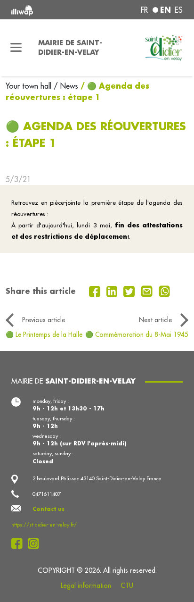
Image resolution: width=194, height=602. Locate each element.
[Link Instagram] (36, 543)
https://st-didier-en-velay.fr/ (44, 524)
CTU (127, 585)
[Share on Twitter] (130, 290)
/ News (66, 86)
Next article (155, 320)
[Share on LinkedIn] (113, 290)
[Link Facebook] (19, 543)
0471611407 (46, 494)
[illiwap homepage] (44, 9)
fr (144, 10)
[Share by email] (148, 290)
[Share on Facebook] (96, 290)
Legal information (86, 585)
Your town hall (30, 86)
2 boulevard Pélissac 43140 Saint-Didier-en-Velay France (97, 478)
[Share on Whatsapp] (164, 290)
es (179, 10)
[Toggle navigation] (16, 48)
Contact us (48, 509)
